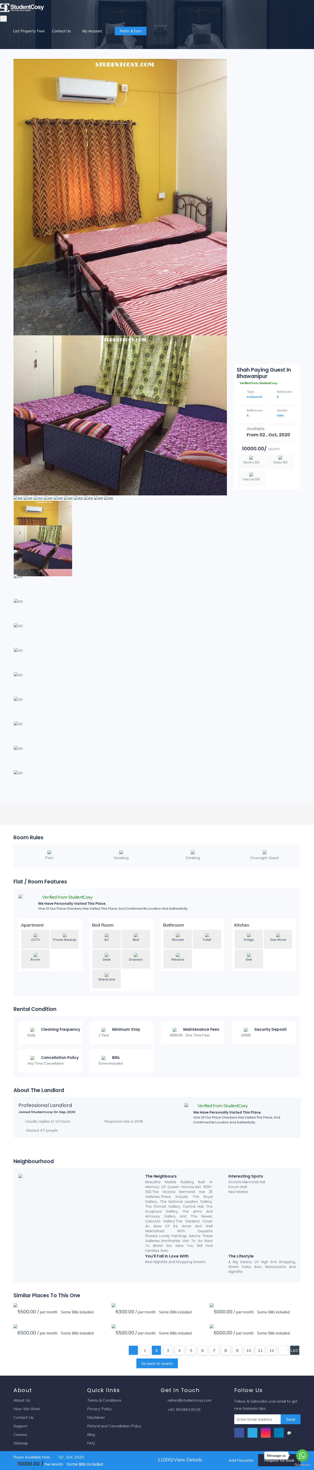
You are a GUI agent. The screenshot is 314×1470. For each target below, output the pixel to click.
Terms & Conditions (104, 1400)
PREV (133, 1350)
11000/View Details (179, 1459)
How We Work (26, 1408)
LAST (294, 1350)
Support (20, 1425)
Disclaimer (96, 1417)
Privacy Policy (99, 1408)
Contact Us (61, 31)
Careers (20, 1434)
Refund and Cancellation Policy (114, 1425)
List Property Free (29, 31)
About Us (21, 1400)
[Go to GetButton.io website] (302, 1465)
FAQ (91, 1443)
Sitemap (20, 1443)
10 (248, 1350)
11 (260, 1350)
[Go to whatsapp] (302, 1455)
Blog (91, 1434)
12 (271, 1350)
